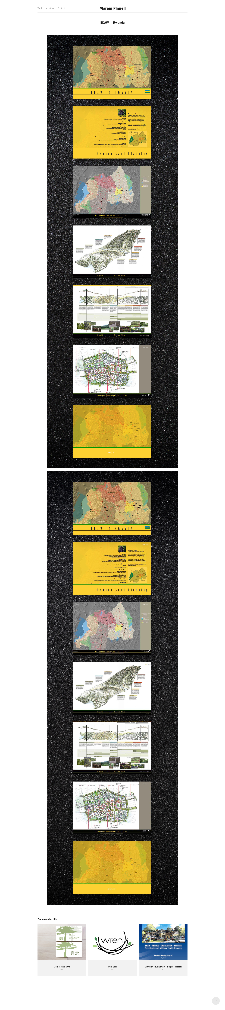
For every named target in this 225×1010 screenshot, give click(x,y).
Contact (61, 8)
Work (40, 8)
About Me (50, 8)
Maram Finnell (112, 8)
